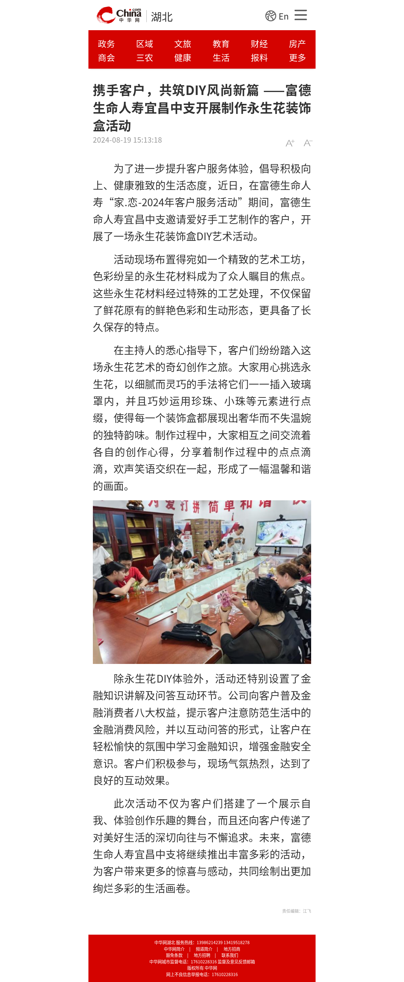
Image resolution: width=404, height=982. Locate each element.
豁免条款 (174, 955)
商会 (106, 57)
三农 (144, 57)
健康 (182, 57)
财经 (259, 43)
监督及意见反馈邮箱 (236, 961)
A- (308, 143)
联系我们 (230, 955)
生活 (221, 57)
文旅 (182, 43)
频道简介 (204, 949)
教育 (221, 43)
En (284, 16)
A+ (290, 143)
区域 (144, 43)
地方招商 (232, 949)
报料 (259, 57)
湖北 (162, 16)
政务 (106, 43)
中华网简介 (174, 949)
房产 (297, 43)
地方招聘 (202, 955)
